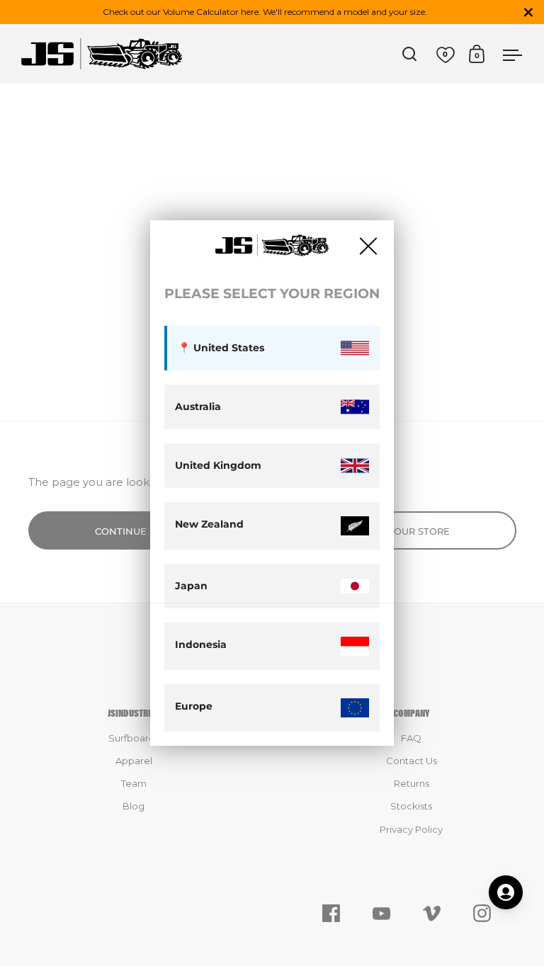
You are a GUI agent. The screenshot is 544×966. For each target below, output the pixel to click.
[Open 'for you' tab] (506, 892)
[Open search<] (409, 54)
